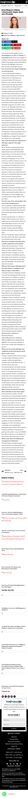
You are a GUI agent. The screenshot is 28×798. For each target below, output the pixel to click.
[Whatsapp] (4, 794)
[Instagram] (14, 696)
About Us (14, 737)
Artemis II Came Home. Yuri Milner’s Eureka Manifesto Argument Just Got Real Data (13, 627)
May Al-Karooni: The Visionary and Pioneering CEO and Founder (11, 568)
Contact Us (14, 746)
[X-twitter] (6, 696)
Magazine (18, 5)
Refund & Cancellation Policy (14, 744)
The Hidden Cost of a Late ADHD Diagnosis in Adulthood (11, 769)
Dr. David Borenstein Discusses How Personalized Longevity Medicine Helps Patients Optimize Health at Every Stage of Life (13, 667)
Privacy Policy (14, 739)
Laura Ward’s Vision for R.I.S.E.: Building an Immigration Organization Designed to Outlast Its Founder (13, 646)
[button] (26, 2)
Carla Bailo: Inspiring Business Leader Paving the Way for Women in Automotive (14, 495)
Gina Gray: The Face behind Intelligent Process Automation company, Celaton (12, 513)
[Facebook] (3, 696)
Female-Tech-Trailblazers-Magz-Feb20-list (14, 35)
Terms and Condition (14, 741)
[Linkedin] (11, 696)
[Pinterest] (9, 696)
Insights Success (7, 5)
